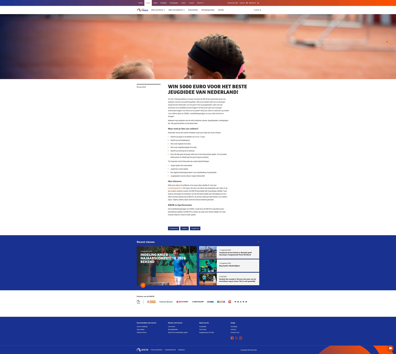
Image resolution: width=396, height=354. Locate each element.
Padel (155, 3)
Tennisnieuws (173, 228)
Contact (242, 3)
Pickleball (163, 3)
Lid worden (171, 326)
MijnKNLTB (252, 3)
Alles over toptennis (176, 10)
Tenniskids (233, 326)
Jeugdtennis (195, 228)
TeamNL (221, 10)
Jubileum (184, 228)
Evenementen (193, 10)
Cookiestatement (170, 350)
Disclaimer (181, 350)
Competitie (202, 326)
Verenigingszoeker (207, 10)
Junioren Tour (234, 332)
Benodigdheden (173, 329)
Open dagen (140, 329)
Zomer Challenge (142, 326)
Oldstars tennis (141, 332)
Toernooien (202, 329)
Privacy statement (156, 350)
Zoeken (256, 10)
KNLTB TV (200, 3)
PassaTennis (231, 3)
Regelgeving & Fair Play (206, 332)
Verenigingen (174, 3)
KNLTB (140, 3)
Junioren (233, 329)
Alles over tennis (157, 10)
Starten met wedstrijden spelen (178, 332)
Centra (183, 3)
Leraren (191, 3)
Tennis (148, 3)
